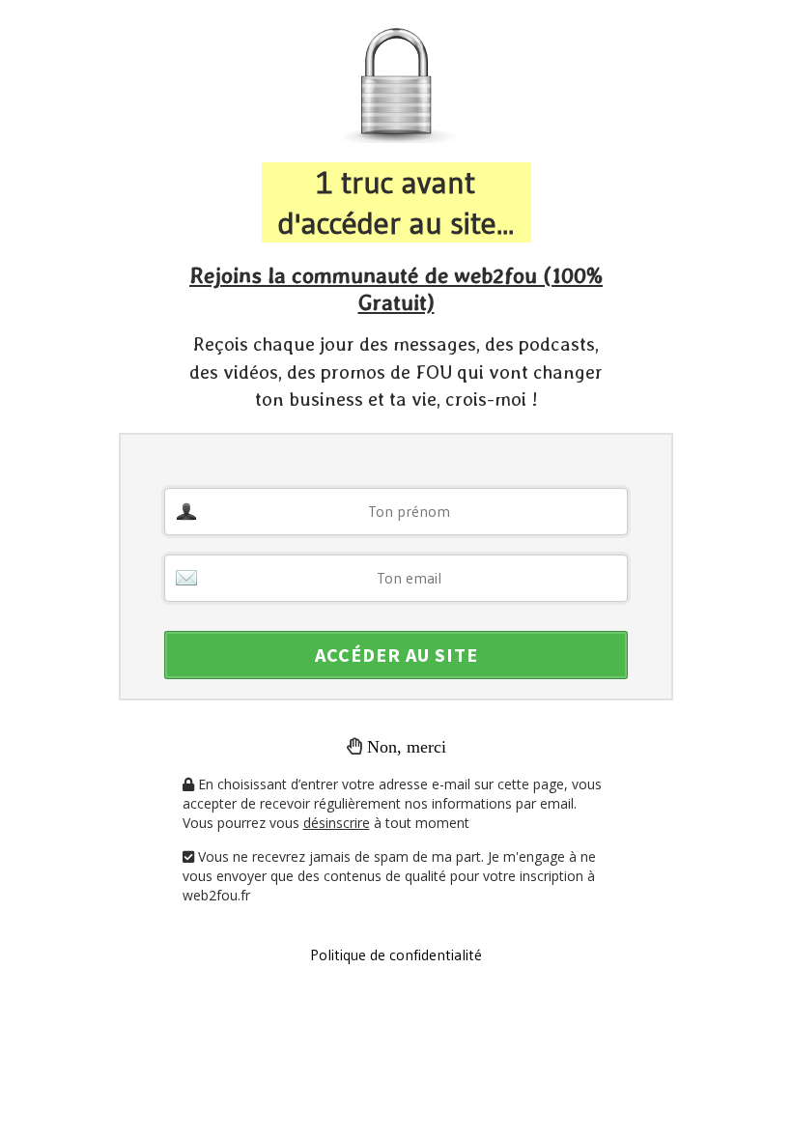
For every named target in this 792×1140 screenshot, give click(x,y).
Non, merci (406, 746)
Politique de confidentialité (396, 954)
